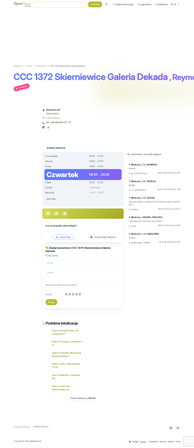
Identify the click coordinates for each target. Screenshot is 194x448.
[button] (175, 4)
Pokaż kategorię (83, 398)
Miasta (171, 441)
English (143, 442)
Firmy (178, 441)
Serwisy (163, 441)
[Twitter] (178, 428)
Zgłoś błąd (50, 199)
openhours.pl (35, 441)
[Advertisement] (97, 33)
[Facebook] (171, 428)
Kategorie (153, 441)
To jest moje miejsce (104, 237)
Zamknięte (23, 87)
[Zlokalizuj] (106, 4)
